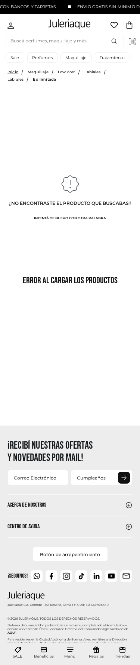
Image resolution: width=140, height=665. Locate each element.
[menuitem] (17, 652)
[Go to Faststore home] (63, 25)
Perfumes (42, 57)
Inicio (12, 72)
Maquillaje (76, 57)
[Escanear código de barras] (132, 41)
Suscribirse (124, 478)
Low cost (66, 72)
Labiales (92, 72)
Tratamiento (112, 57)
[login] (11, 26)
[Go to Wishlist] (115, 26)
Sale (14, 57)
